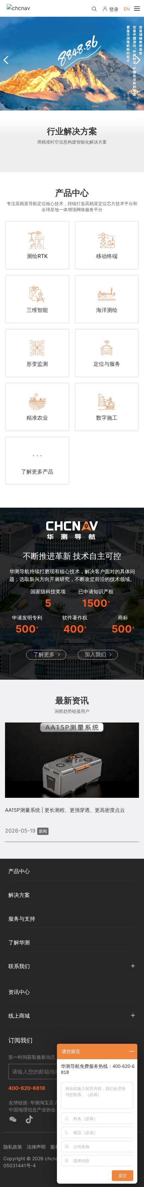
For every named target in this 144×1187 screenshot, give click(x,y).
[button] (48, 106)
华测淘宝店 (42, 1102)
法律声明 (36, 1147)
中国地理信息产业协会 (32, 1109)
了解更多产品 (37, 471)
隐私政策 (12, 1147)
